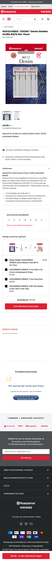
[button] (48, 19)
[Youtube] (31, 524)
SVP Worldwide (14, 546)
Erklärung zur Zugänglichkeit (32, 546)
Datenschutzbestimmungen (38, 542)
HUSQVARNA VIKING (22, 7)
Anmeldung (26, 458)
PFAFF (10, 7)
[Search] (35, 19)
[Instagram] (26, 524)
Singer (3, 7)
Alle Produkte (8, 27)
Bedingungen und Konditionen (14, 542)
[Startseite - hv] (26, 505)
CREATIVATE (35, 7)
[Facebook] (21, 524)
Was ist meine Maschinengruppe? (19, 225)
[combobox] (26, 19)
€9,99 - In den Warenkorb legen (26, 556)
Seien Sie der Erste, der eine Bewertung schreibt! (26, 398)
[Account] (42, 19)
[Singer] (9, 426)
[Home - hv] (8, 11)
